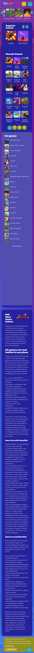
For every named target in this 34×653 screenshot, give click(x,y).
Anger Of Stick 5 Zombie (9, 81)
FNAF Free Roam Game (17, 95)
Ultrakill (11, 43)
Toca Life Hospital (17, 80)
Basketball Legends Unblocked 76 (9, 122)
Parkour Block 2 (28, 18)
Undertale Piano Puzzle (9, 108)
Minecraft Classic (10, 18)
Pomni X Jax (17, 107)
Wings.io (17, 120)
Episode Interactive (25, 120)
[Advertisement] (17, 273)
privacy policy (9, 646)
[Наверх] (29, 649)
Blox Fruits (25, 80)
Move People (23, 43)
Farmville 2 (25, 107)
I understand (11, 649)
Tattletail (25, 93)
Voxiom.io (19, 18)
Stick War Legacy (25, 67)
